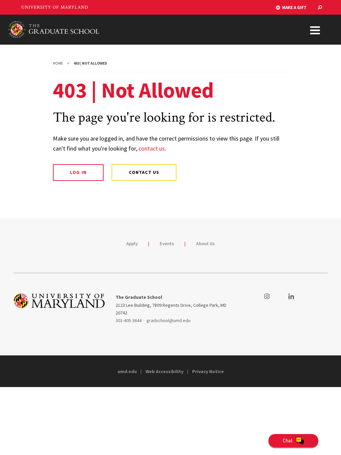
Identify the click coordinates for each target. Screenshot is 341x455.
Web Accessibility (164, 371)
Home (58, 63)
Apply (132, 243)
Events (167, 243)
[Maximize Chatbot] (335, 169)
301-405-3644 (129, 320)
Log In (78, 172)
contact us (152, 148)
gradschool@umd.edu (168, 320)
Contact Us (144, 172)
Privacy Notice (208, 371)
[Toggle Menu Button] (315, 30)
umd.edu (127, 371)
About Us (205, 243)
